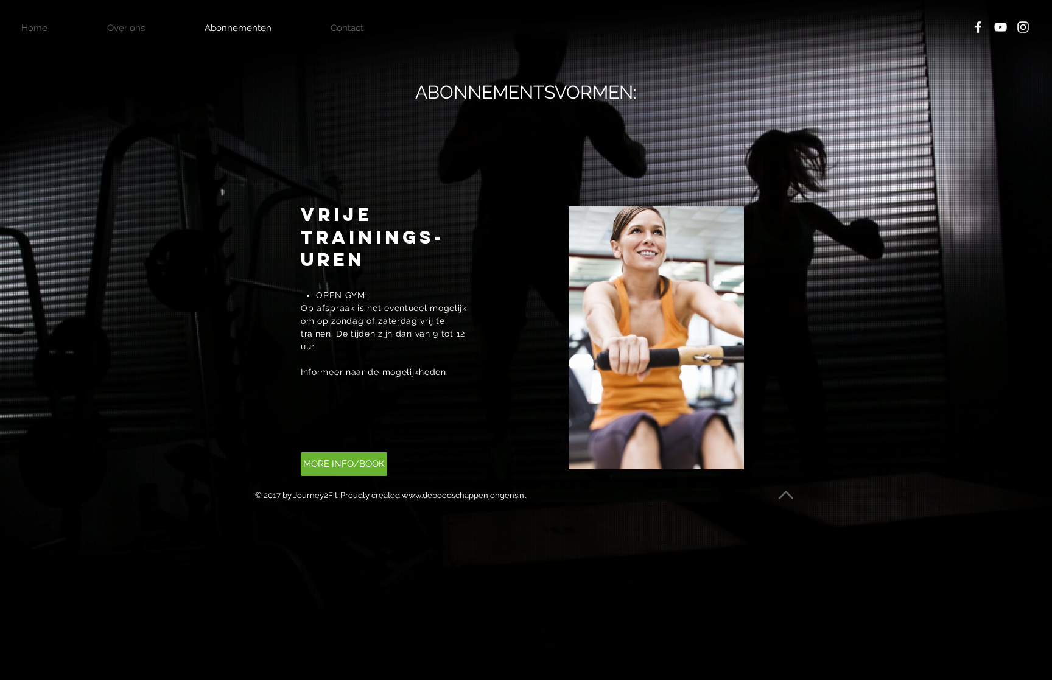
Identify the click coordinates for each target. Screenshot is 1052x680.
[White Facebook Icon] (978, 27)
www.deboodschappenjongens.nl (464, 495)
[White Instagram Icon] (1023, 27)
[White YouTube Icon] (1000, 27)
